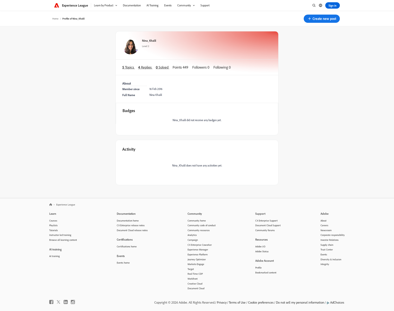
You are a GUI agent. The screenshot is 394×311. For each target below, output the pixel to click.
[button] (322, 19)
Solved (162, 67)
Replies (145, 67)
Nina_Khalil (149, 40)
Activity (128, 149)
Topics (128, 67)
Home (55, 18)
